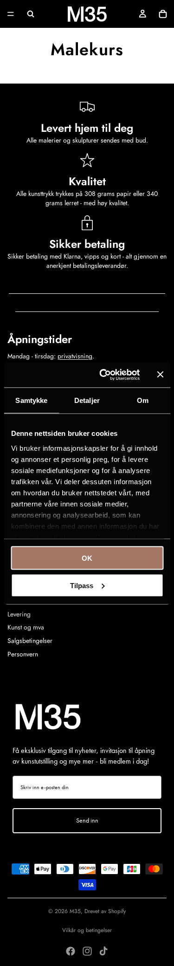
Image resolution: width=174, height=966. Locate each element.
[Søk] (30, 14)
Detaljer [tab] (87, 400)
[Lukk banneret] (160, 374)
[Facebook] (70, 951)
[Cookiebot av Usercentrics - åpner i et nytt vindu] (104, 375)
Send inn (87, 820)
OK (87, 558)
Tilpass (81, 585)
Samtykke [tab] (31, 400)
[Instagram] (87, 951)
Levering (19, 614)
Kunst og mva (25, 627)
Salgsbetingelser (29, 640)
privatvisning (75, 356)
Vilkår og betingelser (87, 930)
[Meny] (10, 14)
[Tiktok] (103, 951)
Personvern (22, 654)
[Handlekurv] (163, 14)
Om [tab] (142, 400)
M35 (75, 911)
